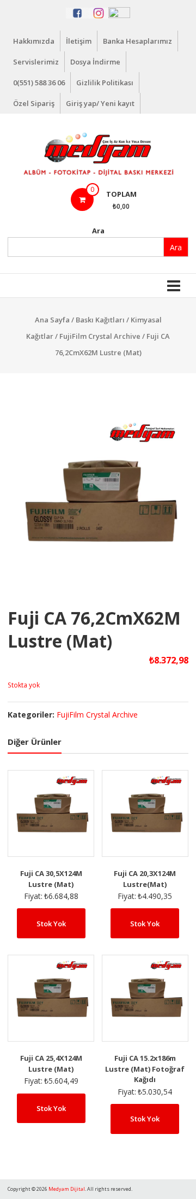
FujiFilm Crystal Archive (99, 336)
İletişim (78, 41)
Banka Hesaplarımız (137, 41)
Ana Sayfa (52, 320)
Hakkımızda (33, 41)
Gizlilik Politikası (104, 82)
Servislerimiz (36, 62)
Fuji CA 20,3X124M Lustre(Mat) (145, 878)
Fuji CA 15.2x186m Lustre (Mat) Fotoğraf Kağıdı (145, 1068)
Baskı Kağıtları (100, 320)
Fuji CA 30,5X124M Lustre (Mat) (51, 878)
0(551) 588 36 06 (39, 82)
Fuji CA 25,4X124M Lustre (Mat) (51, 1063)
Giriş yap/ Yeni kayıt (100, 103)
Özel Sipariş (33, 103)
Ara (98, 231)
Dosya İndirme (95, 62)
